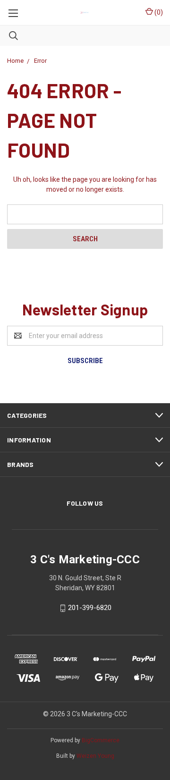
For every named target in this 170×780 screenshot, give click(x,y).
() (158, 12)
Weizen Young (95, 756)
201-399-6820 (89, 607)
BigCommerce (100, 740)
